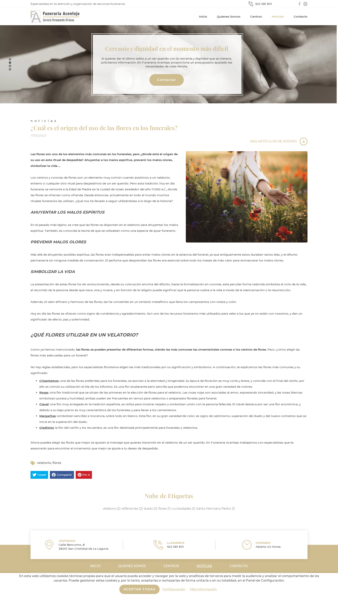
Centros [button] (256, 16)
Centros (171, 566)
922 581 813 (263, 4)
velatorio (44, 463)
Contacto (300, 16)
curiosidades (183, 508)
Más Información (203, 589)
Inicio (203, 16)
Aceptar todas (140, 589)
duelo (150, 508)
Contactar (168, 80)
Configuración (173, 589)
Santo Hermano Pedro (215, 508)
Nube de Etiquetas (169, 496)
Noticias (278, 16)
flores (56, 463)
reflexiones (132, 508)
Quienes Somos (228, 16)
